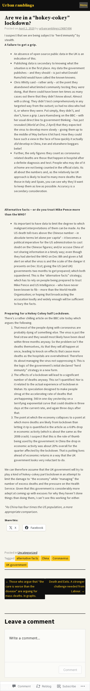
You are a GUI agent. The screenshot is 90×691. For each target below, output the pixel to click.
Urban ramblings (18, 5)
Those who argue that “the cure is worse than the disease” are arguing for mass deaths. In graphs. (24, 589)
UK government (16, 565)
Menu (83, 5)
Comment (70, 670)
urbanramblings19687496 (55, 28)
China (45, 558)
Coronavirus (60, 558)
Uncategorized (27, 553)
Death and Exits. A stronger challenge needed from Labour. (67, 586)
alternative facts (27, 558)
